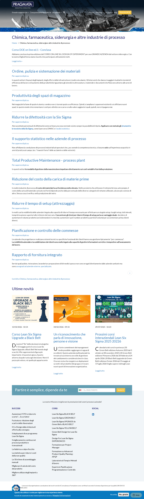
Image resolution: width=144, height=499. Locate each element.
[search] (63, 12)
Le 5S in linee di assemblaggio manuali (24, 460)
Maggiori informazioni (61, 495)
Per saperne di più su (20, 76)
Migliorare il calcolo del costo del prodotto (24, 467)
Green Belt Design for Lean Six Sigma (64, 433)
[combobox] (80, 390)
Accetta (113, 494)
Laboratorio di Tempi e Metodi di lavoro (64, 461)
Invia (120, 390)
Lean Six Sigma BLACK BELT (63, 414)
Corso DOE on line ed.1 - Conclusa (31, 49)
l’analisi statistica (62, 128)
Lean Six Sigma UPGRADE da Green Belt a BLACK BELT (63, 422)
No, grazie (123, 494)
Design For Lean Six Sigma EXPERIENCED (62, 439)
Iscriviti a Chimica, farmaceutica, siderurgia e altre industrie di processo (41, 279)
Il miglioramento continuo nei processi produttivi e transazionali (24, 443)
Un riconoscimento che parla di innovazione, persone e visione (69, 337)
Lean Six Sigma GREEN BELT (63, 418)
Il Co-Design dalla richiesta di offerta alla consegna (24, 428)
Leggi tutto (16, 61)
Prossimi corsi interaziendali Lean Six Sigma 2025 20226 (110, 337)
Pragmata (23, 5)
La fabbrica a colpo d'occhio (23, 449)
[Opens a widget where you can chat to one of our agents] (136, 495)
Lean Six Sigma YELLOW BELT (64, 428)
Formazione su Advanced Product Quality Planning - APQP (62, 454)
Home (14, 43)
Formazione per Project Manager (61, 446)
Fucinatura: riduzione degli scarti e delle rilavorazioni (23, 421)
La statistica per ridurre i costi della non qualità (24, 454)
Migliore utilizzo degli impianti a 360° (24, 473)
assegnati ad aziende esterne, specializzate (33, 266)
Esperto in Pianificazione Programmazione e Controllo (63, 468)
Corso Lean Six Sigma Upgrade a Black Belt (26, 336)
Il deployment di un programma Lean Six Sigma (24, 434)
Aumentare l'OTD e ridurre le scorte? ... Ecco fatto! (24, 415)
